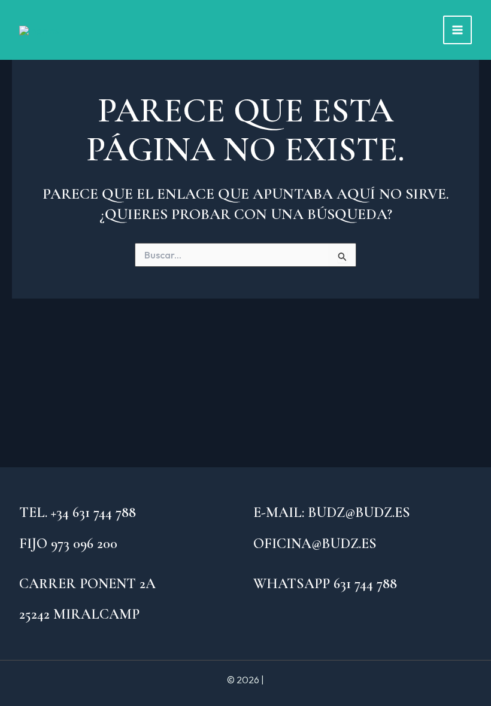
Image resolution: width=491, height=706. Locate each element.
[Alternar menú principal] (457, 30)
